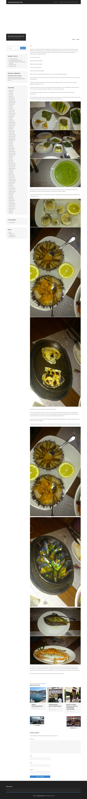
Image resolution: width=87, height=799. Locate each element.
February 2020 (12, 176)
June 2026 (11, 93)
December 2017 (12, 203)
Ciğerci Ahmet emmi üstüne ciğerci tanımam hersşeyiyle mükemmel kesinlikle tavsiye (16, 79)
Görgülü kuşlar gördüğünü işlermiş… (69, 2)
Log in (10, 232)
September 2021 (12, 154)
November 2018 (12, 188)
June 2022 (11, 142)
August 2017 (11, 209)
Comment (32, 739)
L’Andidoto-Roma (12, 64)
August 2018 (11, 192)
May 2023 (11, 128)
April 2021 (11, 160)
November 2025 (12, 102)
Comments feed (12, 235)
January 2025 (11, 111)
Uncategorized (43, 683)
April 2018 (11, 197)
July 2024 (11, 117)
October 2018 (12, 189)
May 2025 (11, 108)
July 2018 (11, 194)
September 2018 (12, 191)
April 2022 (11, 145)
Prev (73, 39)
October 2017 (12, 206)
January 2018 (11, 202)
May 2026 (11, 94)
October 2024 (12, 114)
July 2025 (11, 105)
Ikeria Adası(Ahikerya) (13, 58)
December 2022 (12, 134)
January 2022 (11, 149)
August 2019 (11, 183)
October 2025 (12, 104)
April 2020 (11, 172)
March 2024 (11, 120)
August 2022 (11, 140)
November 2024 (12, 113)
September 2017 (12, 208)
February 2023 (12, 131)
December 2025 (12, 101)
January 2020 (11, 177)
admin (19, 38)
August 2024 (11, 116)
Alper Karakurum (41, 795)
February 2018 (12, 200)
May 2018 (11, 195)
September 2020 (12, 168)
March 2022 (11, 146)
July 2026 (11, 91)
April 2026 (11, 96)
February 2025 (12, 110)
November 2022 (12, 136)
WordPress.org (12, 236)
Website (31, 769)
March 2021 (11, 162)
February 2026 (12, 97)
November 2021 (12, 153)
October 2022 (12, 137)
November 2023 (12, 123)
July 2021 (11, 157)
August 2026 (11, 90)
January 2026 (11, 99)
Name (31, 755)
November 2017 (12, 205)
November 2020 (12, 165)
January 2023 (11, 133)
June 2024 (11, 119)
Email (31, 762)
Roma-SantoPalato (13, 66)
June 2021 (11, 159)
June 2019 (11, 185)
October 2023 (12, 125)
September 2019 (12, 182)
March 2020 (11, 174)
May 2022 (11, 143)
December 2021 (12, 151)
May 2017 (11, 212)
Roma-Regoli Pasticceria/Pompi (15, 60)
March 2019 (11, 186)
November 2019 (12, 180)
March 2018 (11, 198)
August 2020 (11, 169)
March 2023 (11, 130)
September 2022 (12, 139)
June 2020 (11, 171)
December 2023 (12, 122)
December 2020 (12, 163)
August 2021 (11, 156)
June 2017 (11, 211)
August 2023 (11, 127)
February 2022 (12, 148)
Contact (56, 2)
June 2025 (11, 107)
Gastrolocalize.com (15, 2)
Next (78, 39)
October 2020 (12, 166)
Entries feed (11, 233)
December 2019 (12, 179)
